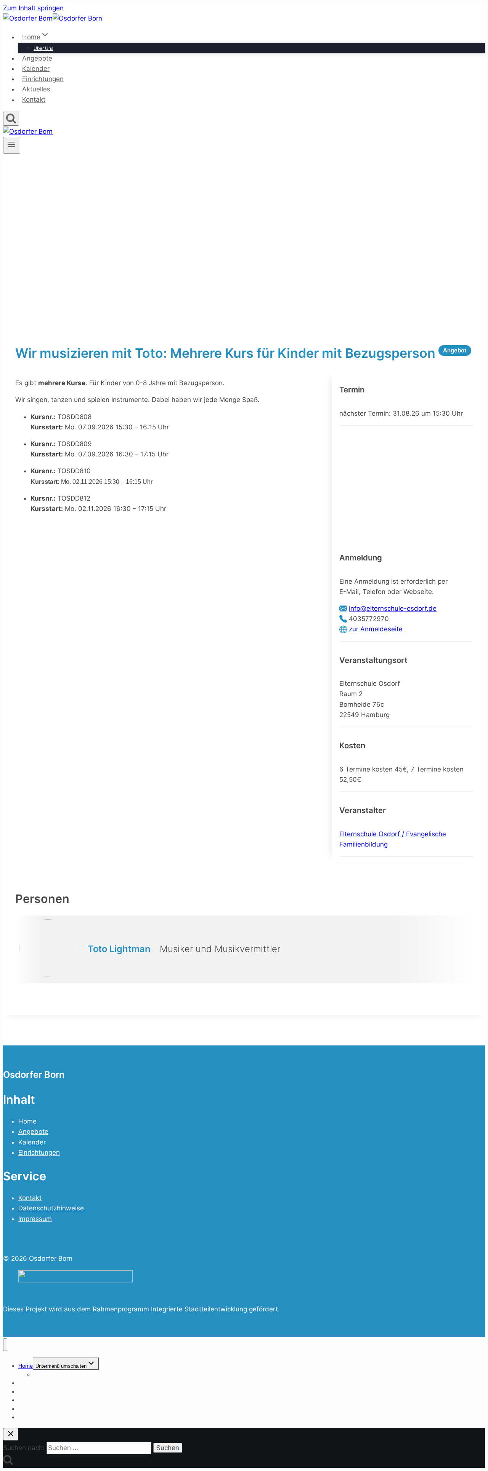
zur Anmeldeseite (376, 629)
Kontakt (33, 100)
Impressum (35, 1219)
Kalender (36, 68)
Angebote (37, 58)
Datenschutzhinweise (51, 1208)
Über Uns (43, 48)
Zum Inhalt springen (33, 8)
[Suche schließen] (10, 1434)
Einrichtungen (43, 79)
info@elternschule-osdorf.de (393, 608)
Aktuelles (36, 89)
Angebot (455, 350)
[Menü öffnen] (11, 145)
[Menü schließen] (5, 1344)
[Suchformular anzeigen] (11, 119)
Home (27, 1121)
